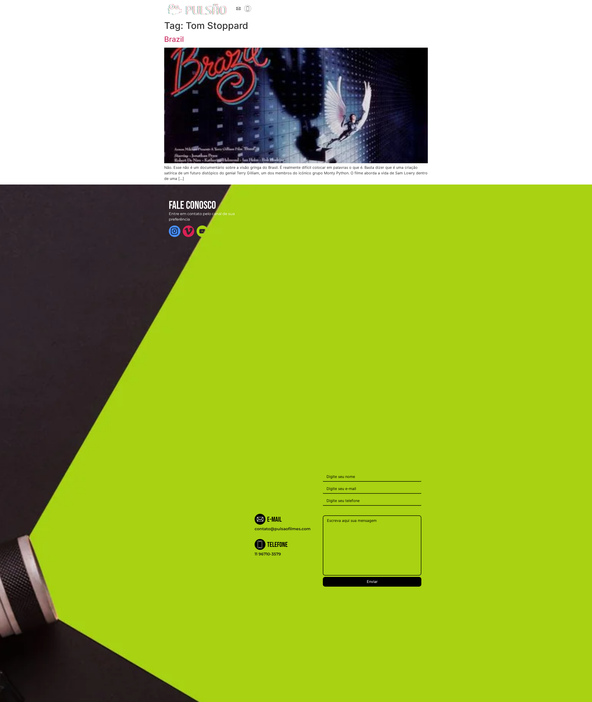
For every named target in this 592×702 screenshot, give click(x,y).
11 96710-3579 (268, 554)
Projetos (310, 9)
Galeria (343, 9)
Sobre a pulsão (283, 9)
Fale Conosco (367, 9)
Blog (327, 9)
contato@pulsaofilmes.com (283, 528)
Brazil (174, 39)
